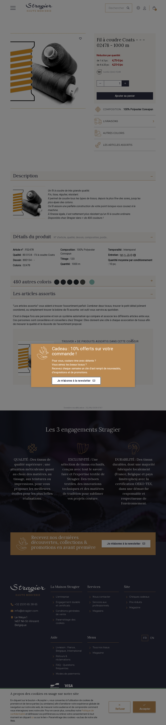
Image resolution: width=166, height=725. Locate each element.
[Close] (132, 340)
